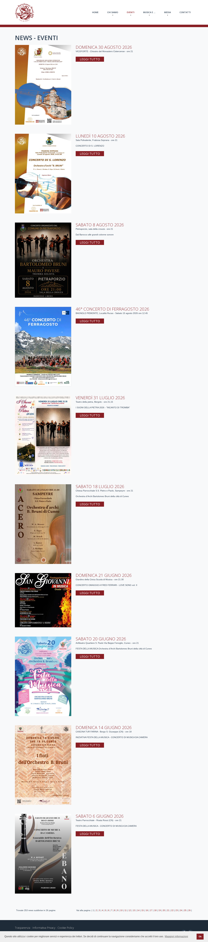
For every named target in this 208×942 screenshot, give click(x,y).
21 (168, 910)
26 (189, 910)
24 (181, 910)
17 (151, 910)
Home (95, 12)
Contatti (185, 12)
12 (130, 910)
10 (121, 910)
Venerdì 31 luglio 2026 (100, 397)
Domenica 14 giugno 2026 (104, 727)
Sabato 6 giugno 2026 (100, 816)
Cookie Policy (66, 928)
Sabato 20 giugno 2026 (101, 639)
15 (142, 910)
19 (159, 910)
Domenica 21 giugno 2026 (104, 575)
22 (172, 910)
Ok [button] (200, 936)
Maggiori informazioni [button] (176, 936)
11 (125, 910)
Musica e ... (149, 12)
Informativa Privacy (43, 928)
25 (185, 910)
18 (155, 910)
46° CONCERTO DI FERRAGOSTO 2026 (112, 309)
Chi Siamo (112, 12)
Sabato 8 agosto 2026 (100, 225)
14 (138, 910)
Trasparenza (22, 928)
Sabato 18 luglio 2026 (100, 486)
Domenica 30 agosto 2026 (104, 47)
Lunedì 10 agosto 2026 (100, 136)
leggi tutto (90, 59)
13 (134, 910)
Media (167, 12)
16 (147, 910)
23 (176, 910)
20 (164, 910)
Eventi (130, 12)
